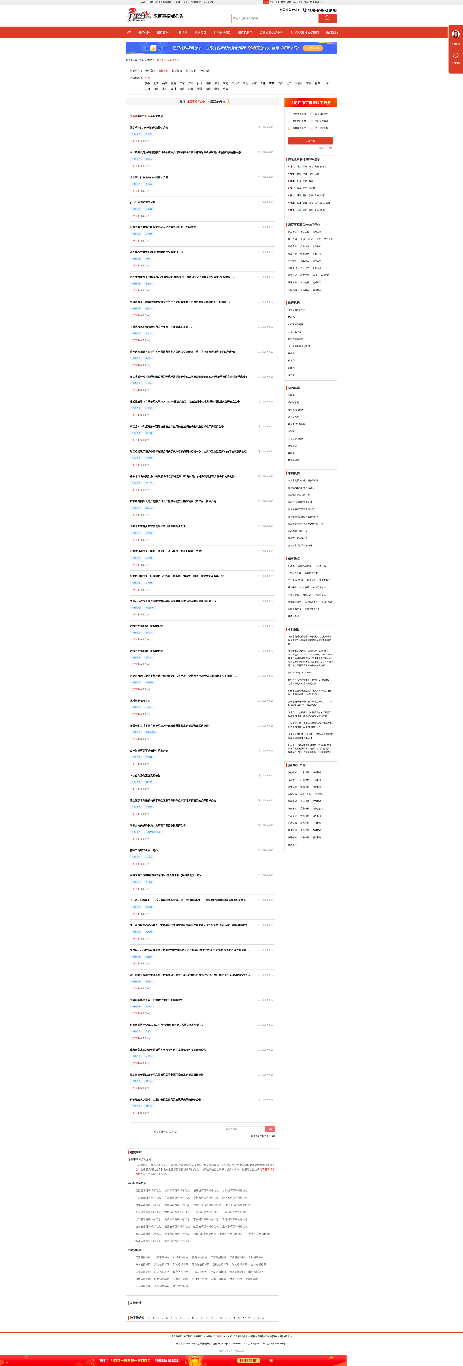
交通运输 (304, 246)
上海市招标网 (180, 1279)
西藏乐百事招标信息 (204, 1234)
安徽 (306, 2)
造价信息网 (293, 417)
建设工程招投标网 (296, 424)
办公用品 (304, 268)
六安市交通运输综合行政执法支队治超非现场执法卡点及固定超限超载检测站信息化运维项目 (310, 640)
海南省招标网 (143, 1264)
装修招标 (292, 446)
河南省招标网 (180, 1264)
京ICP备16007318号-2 (277, 1343)
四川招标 (292, 830)
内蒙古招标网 (199, 1271)
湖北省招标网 (220, 1264)
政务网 (291, 375)
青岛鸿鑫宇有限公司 (298, 531)
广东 (271, 2)
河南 (225, 83)
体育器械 (292, 275)
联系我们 (198, 1336)
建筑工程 (304, 232)
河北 (312, 2)
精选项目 (200, 32)
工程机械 (304, 282)
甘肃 (173, 83)
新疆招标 (292, 837)
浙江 (289, 2)
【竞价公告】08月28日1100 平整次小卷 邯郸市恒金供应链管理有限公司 (310, 736)
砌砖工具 (307, 594)
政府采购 (332, 32)
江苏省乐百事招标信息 (206, 1212)
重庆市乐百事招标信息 (177, 1241)
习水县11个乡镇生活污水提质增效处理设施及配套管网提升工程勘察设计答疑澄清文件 (310, 714)
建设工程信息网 (295, 409)
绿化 (310, 239)
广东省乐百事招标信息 (148, 1197)
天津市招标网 (218, 1279)
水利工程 (317, 253)
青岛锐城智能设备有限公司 (301, 487)
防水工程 (317, 232)
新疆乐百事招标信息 (231, 1234)
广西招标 (317, 779)
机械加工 (317, 282)
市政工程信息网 (295, 324)
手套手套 (292, 587)
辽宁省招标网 (180, 1271)
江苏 (283, 2)
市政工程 (328, 239)
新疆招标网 (252, 1279)
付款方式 (227, 1336)
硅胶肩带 (304, 587)
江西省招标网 (161, 1271)
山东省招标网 (256, 1271)
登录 (331, 148)
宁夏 (308, 83)
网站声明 (257, 1336)
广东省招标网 (218, 1257)
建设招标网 (293, 460)
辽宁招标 (304, 808)
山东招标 (317, 816)
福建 (164, 83)
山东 (295, 2)
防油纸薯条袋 (311, 602)
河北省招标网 (161, 1264)
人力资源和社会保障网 (304, 32)
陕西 (156, 88)
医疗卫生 (292, 246)
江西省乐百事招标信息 (235, 1212)
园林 (302, 239)
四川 (173, 88)
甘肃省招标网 (199, 1257)
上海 (164, 88)
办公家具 (317, 268)
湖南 (254, 83)
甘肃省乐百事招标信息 (235, 1190)
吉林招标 (304, 801)
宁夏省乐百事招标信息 (206, 1219)
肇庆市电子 (324, 580)
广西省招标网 (237, 1257)
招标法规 (247, 1336)
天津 (182, 88)
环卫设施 (292, 239)
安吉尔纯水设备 (312, 609)
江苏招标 (317, 801)
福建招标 (317, 772)
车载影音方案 (311, 573)
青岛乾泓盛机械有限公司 (300, 502)
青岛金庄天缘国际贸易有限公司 (303, 516)
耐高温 (291, 566)
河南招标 (292, 794)
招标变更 (191, 70)
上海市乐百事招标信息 (235, 1226)
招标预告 (163, 32)
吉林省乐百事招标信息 (177, 1212)
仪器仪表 (304, 253)
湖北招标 (319, 794)
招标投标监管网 (295, 339)
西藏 (190, 88)
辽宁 (288, 83)
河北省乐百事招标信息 (148, 1205)
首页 (128, 32)
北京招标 (304, 772)
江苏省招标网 (143, 1271)
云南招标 (304, 837)
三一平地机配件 (295, 580)
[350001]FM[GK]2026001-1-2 (301, 672)
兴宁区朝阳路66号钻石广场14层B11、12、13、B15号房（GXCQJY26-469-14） (310, 703)
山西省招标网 (143, 1279)
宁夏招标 (292, 816)
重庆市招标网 (180, 1286)
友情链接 (267, 1336)
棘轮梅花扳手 (294, 602)
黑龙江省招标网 (201, 1264)
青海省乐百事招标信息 (235, 1219)
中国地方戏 (320, 566)
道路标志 (292, 253)
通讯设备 (292, 282)
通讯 (315, 275)
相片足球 (311, 580)
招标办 (291, 317)
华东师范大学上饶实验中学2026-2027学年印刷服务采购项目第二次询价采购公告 (310, 725)
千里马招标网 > (146, 60)
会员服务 (217, 1336)
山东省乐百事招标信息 (148, 1226)
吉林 (262, 83)
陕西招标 (304, 823)
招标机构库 (245, 32)
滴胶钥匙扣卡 (294, 609)
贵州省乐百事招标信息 (206, 1197)
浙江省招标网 (161, 1286)
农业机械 (292, 289)
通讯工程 (325, 275)
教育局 (291, 360)
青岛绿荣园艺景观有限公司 (301, 509)
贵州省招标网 (256, 1257)
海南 (208, 83)
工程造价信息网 (295, 438)
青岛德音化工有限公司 (299, 495)
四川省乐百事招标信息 (148, 1234)
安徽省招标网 (143, 1257)
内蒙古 (299, 83)
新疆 (199, 88)
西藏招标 (317, 830)
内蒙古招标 (318, 808)
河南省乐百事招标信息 (177, 1205)
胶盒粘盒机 (293, 594)
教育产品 (304, 275)
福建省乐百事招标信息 (206, 1190)
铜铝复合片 (326, 602)
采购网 (291, 395)
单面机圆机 (320, 594)
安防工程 (292, 268)
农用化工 (317, 289)
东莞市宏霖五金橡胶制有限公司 (303, 480)
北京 (277, 2)
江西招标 (292, 808)
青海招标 (304, 816)
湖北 (300, 2)
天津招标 (304, 830)
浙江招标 (317, 837)
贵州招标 (292, 787)
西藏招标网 (236, 1279)
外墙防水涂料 (319, 587)
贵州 (199, 83)
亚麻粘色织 (293, 616)
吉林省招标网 (258, 1264)
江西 (280, 83)
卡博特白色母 (294, 573)
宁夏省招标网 (218, 1271)
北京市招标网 (161, 1257)
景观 (318, 239)
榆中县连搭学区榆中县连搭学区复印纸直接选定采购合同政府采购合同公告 (310, 682)
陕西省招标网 (161, 1279)
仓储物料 (317, 246)
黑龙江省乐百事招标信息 (207, 1205)
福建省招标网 (180, 1257)
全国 (147, 78)
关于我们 (188, 1336)
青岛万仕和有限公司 (298, 538)
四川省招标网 (199, 1279)
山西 (147, 88)
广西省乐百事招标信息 (177, 1197)
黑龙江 (235, 83)
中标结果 (181, 32)
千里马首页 (176, 1336)
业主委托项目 (222, 32)
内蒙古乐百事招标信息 (177, 1219)
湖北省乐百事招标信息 (237, 1205)
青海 (317, 83)
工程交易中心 (294, 331)
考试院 (291, 431)
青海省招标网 (237, 1271)
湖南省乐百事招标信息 (148, 1212)
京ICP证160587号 (256, 1343)
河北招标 (317, 787)
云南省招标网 (143, 1286)
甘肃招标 (292, 779)
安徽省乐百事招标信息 (148, 1190)
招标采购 (150, 70)
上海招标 (317, 823)
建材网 (291, 453)
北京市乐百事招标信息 (177, 1190)
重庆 (225, 88)
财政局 (291, 368)
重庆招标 (292, 844)
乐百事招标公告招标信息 (167, 60)
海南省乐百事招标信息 (235, 1197)
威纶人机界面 (304, 566)
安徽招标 (292, 772)
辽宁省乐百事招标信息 (148, 1219)
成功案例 (207, 1336)
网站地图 (277, 1336)
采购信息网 (293, 402)
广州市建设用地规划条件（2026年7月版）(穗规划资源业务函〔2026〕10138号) (309, 693)
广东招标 (304, 779)
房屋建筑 (292, 232)
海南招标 (304, 787)
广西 (190, 83)
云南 (208, 88)
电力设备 (292, 261)
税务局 (291, 353)
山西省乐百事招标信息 (177, 1226)
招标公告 (144, 32)
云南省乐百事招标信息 (258, 1234)
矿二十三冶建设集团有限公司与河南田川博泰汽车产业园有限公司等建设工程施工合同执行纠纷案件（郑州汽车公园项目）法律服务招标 (310, 748)
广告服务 (237, 1336)
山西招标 (292, 823)
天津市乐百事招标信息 (177, 1234)
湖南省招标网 (239, 1264)
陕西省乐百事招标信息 (206, 1226)
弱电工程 (317, 261)
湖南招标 (292, 801)
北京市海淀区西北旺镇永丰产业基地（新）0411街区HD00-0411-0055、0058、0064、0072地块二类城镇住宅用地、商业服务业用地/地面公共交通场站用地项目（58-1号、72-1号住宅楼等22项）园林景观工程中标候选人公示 (310, 658)
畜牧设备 (304, 289)
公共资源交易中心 (271, 32)
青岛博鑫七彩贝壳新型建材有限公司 (305, 524)
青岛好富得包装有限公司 (300, 545)
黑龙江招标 (305, 794)
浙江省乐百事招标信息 (148, 1241)
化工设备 (304, 261)
